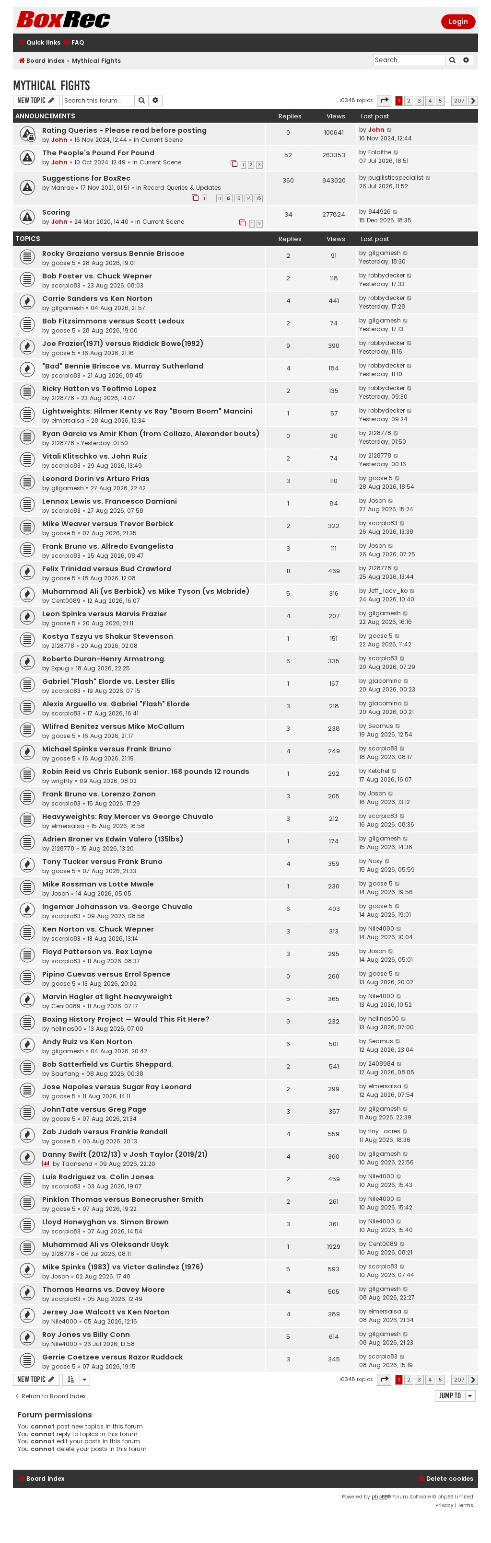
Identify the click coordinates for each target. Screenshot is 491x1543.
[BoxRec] (87, 20)
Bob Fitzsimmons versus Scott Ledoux (113, 321)
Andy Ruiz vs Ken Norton (87, 1042)
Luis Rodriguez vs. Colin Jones (98, 1177)
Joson (377, 500)
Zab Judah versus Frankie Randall (104, 1132)
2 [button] (408, 100)
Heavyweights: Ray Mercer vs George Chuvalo (127, 816)
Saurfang (65, 1074)
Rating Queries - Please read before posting (124, 130)
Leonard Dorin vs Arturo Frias (96, 479)
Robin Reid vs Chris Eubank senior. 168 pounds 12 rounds (145, 771)
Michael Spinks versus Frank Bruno (106, 749)
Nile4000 (381, 928)
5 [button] (440, 100)
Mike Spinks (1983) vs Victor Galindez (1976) (123, 1267)
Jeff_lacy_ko (388, 591)
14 (248, 198)
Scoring (56, 212)
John (59, 140)
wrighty (62, 781)
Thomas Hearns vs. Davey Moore (103, 1289)
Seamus (380, 726)
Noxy (375, 861)
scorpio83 (66, 285)
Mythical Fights (51, 85)
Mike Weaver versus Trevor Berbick (108, 524)
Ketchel (378, 771)
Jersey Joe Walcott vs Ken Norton (106, 1312)
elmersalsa (67, 420)
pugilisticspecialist (395, 177)
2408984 (381, 1063)
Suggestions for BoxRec (86, 178)
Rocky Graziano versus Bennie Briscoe (113, 253)
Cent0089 (66, 601)
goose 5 (63, 263)
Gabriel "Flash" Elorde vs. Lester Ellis (108, 681)
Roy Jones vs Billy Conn (86, 1334)
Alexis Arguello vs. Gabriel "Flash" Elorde (116, 704)
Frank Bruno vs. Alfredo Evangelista (108, 546)
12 (229, 198)
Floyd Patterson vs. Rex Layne (97, 951)
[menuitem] (73, 42)
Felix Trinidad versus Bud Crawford (106, 569)
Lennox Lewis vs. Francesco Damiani (109, 501)
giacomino (384, 681)
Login (458, 21)
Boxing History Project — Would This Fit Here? (126, 1019)
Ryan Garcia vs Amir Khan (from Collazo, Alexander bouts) (151, 433)
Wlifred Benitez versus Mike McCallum (113, 726)
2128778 (62, 398)
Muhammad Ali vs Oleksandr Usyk (105, 1244)
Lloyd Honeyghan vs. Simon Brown (105, 1222)
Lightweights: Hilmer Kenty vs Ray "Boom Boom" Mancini (147, 411)
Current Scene (162, 140)
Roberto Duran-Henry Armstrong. (104, 659)
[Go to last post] (389, 130)
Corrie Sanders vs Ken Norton (97, 298)
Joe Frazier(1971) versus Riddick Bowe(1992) (123, 343)
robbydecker (386, 275)
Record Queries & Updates (182, 188)
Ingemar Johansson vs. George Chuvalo (117, 906)
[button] (384, 100)
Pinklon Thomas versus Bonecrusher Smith (122, 1199)
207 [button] (459, 100)
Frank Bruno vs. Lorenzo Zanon (99, 794)
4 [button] (430, 100)
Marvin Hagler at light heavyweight (107, 997)
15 (259, 198)
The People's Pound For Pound (98, 153)
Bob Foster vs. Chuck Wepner (97, 276)
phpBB (379, 1496)
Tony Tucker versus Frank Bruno (102, 861)
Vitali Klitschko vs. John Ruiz (94, 456)
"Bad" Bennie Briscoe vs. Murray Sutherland (122, 366)
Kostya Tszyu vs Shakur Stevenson (107, 636)
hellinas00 (66, 1029)
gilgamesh (384, 253)
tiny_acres (384, 1131)
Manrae (62, 188)
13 (238, 198)
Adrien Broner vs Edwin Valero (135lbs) (113, 839)
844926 (379, 211)
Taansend (77, 1164)
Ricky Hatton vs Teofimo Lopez (99, 388)
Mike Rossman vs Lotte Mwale (98, 884)
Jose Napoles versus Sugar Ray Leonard (116, 1087)
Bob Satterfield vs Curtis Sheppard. (107, 1064)
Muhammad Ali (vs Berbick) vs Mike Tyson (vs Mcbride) (146, 591)
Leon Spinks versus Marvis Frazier (104, 614)
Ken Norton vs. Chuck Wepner (98, 929)
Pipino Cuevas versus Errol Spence (106, 974)
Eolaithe (379, 152)
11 (219, 198)
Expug (60, 668)
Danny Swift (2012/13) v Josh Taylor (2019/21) (125, 1154)
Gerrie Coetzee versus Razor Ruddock (112, 1357)
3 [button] (419, 100)
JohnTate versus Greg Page (94, 1109)
